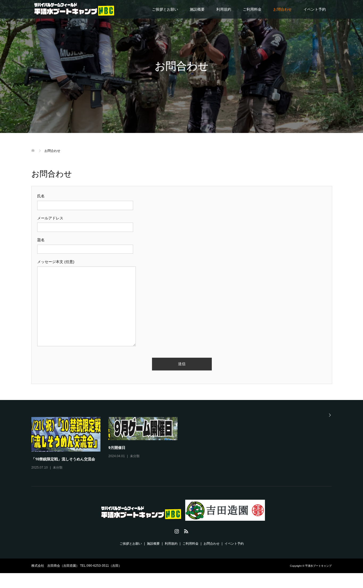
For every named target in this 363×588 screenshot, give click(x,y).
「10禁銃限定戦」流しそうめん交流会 (63, 458)
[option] (185, 444)
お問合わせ (282, 9)
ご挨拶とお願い (165, 9)
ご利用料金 (252, 9)
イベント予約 (314, 9)
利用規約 (223, 9)
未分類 (57, 467)
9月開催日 (116, 447)
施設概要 (197, 9)
